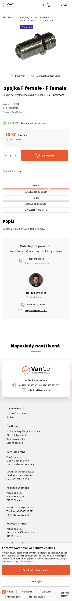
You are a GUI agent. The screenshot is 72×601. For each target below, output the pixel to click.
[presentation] (36, 185)
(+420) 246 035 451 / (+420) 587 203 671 (39, 385)
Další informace (55, 95)
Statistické (47, 591)
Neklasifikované (37, 596)
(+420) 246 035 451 (36, 259)
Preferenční (27, 591)
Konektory (48, 20)
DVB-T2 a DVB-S (41, 17)
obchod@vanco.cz (39, 390)
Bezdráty (24, 17)
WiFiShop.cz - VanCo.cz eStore (16, 5)
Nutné (10, 591)
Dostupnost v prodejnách (34, 123)
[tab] (36, 186)
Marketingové (13, 596)
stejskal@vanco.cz (36, 310)
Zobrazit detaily (64, 594)
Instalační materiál (29, 20)
